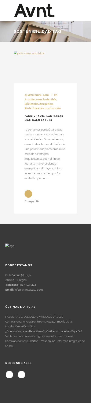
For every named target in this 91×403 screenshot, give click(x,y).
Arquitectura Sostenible (40, 99)
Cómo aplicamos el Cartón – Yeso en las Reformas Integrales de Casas (45, 343)
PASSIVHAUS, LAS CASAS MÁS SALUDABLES (34, 316)
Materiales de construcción (43, 108)
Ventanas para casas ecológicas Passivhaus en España (39, 336)
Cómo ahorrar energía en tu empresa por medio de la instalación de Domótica (38, 324)
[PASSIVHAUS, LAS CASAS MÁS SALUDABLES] (45, 67)
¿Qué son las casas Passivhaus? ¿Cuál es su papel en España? (43, 331)
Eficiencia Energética (39, 104)
